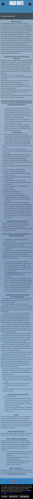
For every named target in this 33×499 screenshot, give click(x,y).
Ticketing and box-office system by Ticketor (17, 482)
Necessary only (13, 496)
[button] (30, 4)
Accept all (4, 496)
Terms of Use (9, 493)
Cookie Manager (24, 496)
